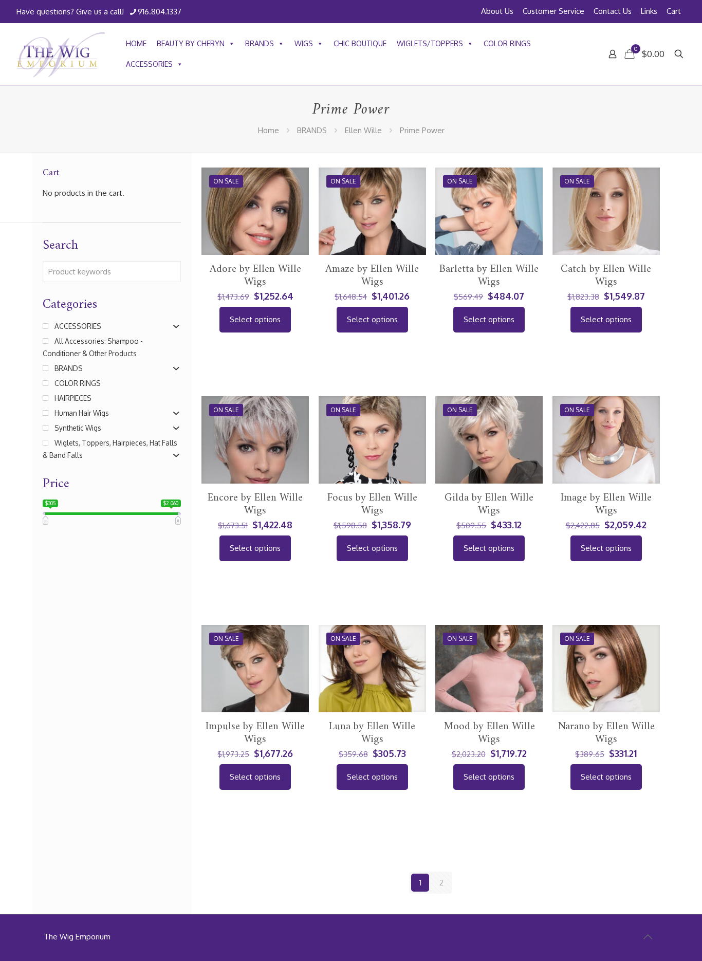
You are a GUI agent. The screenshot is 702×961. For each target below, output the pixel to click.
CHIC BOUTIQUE (360, 43)
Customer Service (553, 11)
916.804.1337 (159, 11)
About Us (497, 11)
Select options (255, 319)
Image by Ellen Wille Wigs (606, 504)
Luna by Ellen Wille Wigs (372, 733)
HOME (136, 43)
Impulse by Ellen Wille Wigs (255, 733)
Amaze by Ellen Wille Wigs (372, 275)
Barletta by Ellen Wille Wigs (489, 275)
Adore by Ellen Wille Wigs (255, 275)
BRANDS (259, 43)
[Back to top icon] (647, 936)
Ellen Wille (363, 130)
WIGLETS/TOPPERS (430, 43)
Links (649, 11)
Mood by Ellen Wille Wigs (489, 733)
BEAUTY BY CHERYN (191, 43)
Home (268, 130)
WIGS (303, 43)
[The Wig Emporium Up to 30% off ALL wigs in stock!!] (60, 54)
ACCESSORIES (149, 64)
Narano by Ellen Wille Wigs (606, 733)
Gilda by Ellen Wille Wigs (489, 504)
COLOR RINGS (507, 43)
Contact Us (613, 11)
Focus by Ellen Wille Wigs (372, 504)
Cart (674, 11)
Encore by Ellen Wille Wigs (255, 504)
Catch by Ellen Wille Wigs (606, 275)
